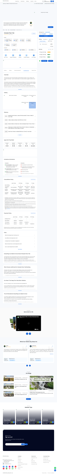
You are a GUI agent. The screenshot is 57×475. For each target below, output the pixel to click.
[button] (41, 234)
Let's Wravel (40, 246)
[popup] (17, 237)
